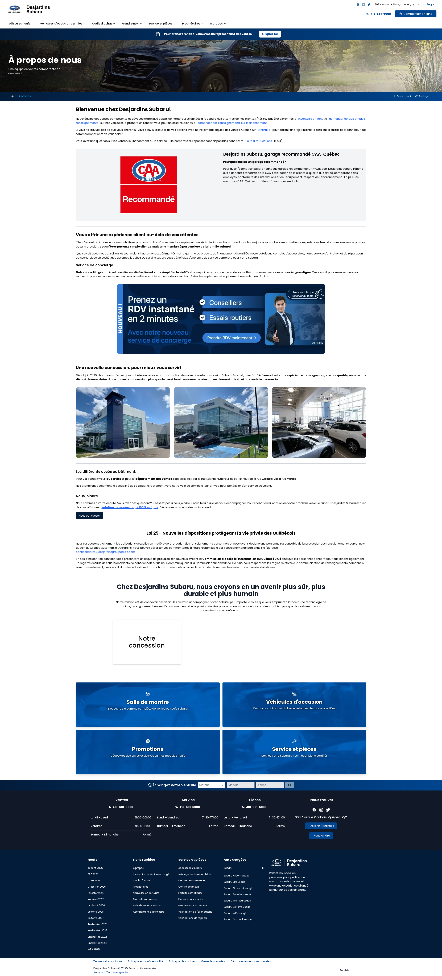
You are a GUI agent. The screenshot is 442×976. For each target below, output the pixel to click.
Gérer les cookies (213, 961)
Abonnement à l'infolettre (148, 911)
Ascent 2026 (95, 868)
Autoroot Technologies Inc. (111, 972)
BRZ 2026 (93, 874)
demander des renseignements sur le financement (232, 123)
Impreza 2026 (96, 899)
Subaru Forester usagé (237, 894)
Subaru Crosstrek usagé (238, 888)
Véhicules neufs (19, 24)
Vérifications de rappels (192, 918)
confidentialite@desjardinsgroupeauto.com (105, 552)
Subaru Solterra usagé (237, 907)
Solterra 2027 (96, 918)
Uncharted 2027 (97, 943)
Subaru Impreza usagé (237, 900)
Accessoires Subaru (190, 868)
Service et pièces (160, 24)
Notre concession (147, 642)
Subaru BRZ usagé (234, 882)
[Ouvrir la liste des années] (281, 785)
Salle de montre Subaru (147, 905)
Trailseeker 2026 (97, 924)
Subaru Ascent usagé (237, 875)
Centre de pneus (188, 886)
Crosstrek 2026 (97, 886)
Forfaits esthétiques (190, 893)
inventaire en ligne (311, 119)
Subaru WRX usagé (235, 913)
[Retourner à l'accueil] (12, 96)
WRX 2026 (94, 949)
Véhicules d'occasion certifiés (61, 24)
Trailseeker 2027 (97, 930)
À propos (216, 24)
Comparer (94, 880)
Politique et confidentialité (145, 961)
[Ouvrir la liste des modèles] (252, 785)
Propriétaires (191, 24)
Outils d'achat (102, 24)
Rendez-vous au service (193, 905)
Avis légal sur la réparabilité (194, 874)
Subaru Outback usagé (238, 919)
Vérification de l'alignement (195, 911)
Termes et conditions (107, 961)
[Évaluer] (289, 785)
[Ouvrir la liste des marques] (222, 785)
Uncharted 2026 (97, 936)
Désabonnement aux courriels (251, 961)
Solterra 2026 (96, 911)
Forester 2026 (96, 893)
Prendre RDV (130, 24)
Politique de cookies (182, 961)
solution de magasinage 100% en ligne (130, 507)
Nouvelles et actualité (146, 893)
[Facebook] (358, 4)
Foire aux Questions (259, 141)
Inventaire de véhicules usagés (152, 874)
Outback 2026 (96, 905)
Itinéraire (264, 130)
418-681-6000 (380, 14)
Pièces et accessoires (191, 899)
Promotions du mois (145, 899)
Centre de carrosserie (191, 880)
